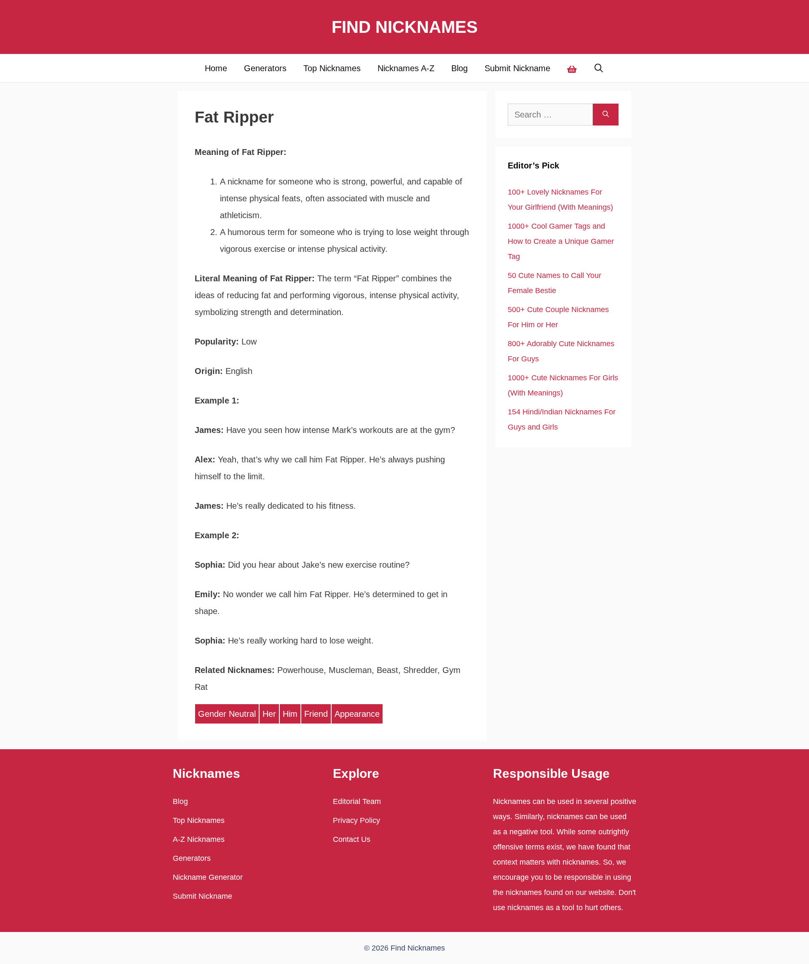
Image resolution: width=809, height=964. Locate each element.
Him (290, 713)
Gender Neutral (227, 713)
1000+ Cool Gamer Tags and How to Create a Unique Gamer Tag (561, 241)
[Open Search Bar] (599, 68)
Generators (265, 68)
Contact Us (351, 839)
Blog (459, 68)
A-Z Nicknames (199, 839)
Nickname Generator (208, 877)
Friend (316, 713)
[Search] (606, 115)
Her (269, 713)
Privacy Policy (356, 820)
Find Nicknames (405, 27)
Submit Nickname (517, 68)
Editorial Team (357, 801)
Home (216, 68)
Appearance (357, 713)
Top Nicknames (332, 68)
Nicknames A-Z (406, 68)
